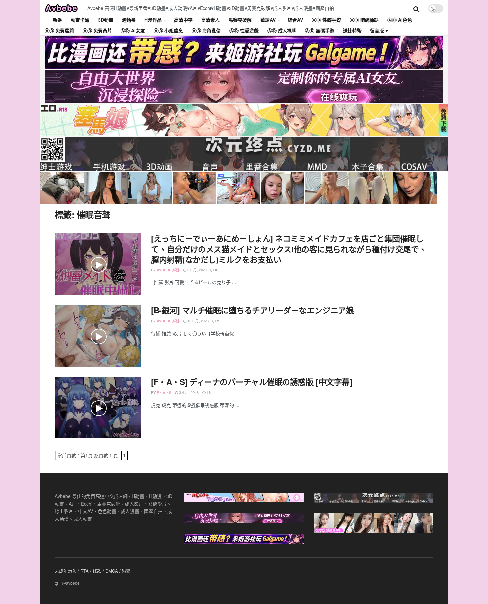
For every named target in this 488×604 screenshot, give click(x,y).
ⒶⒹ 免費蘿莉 (59, 30)
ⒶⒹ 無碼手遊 (319, 30)
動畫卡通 (80, 19)
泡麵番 (129, 19)
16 (208, 392)
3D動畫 (105, 19)
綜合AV (295, 19)
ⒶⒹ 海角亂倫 (206, 30)
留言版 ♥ (379, 30)
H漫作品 (153, 19)
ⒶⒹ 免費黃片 (97, 30)
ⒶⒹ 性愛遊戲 (244, 30)
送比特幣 (352, 30)
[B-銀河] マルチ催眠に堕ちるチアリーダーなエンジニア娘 (252, 310)
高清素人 (210, 19)
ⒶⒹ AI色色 (399, 19)
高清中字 (183, 19)
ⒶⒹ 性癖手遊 (326, 19)
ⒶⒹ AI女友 (133, 30)
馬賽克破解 (240, 19)
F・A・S (164, 392)
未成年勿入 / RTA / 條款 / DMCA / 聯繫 (92, 571)
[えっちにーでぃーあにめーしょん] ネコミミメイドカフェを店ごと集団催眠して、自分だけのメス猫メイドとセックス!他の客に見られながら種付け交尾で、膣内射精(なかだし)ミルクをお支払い (289, 248)
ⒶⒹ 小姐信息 (168, 30)
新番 (57, 19)
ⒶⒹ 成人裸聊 (281, 30)
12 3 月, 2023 (197, 320)
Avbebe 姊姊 (168, 269)
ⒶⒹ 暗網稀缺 (364, 19)
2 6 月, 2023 (196, 269)
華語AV (268, 19)
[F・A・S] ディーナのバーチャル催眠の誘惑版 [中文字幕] (251, 381)
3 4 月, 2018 (188, 392)
